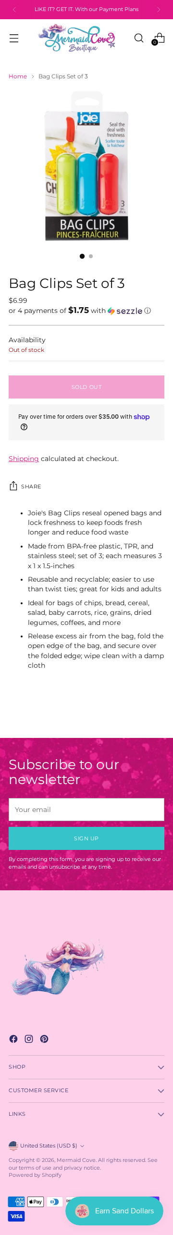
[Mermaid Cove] (82, 38)
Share (31, 487)
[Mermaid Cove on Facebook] (14, 1040)
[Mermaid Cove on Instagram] (30, 1040)
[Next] (158, 9)
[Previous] (14, 9)
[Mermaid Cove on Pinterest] (45, 1040)
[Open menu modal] (14, 38)
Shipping (24, 458)
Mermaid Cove (76, 1160)
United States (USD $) (48, 1146)
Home (18, 76)
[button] (86, 310)
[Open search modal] (138, 38)
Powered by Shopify (35, 1175)
